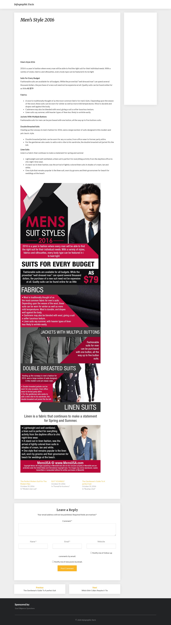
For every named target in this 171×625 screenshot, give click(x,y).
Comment (67, 521)
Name (33, 541)
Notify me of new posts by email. (68, 561)
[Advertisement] (67, 42)
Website (101, 541)
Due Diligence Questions (25, 608)
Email (67, 541)
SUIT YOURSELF (57, 481)
